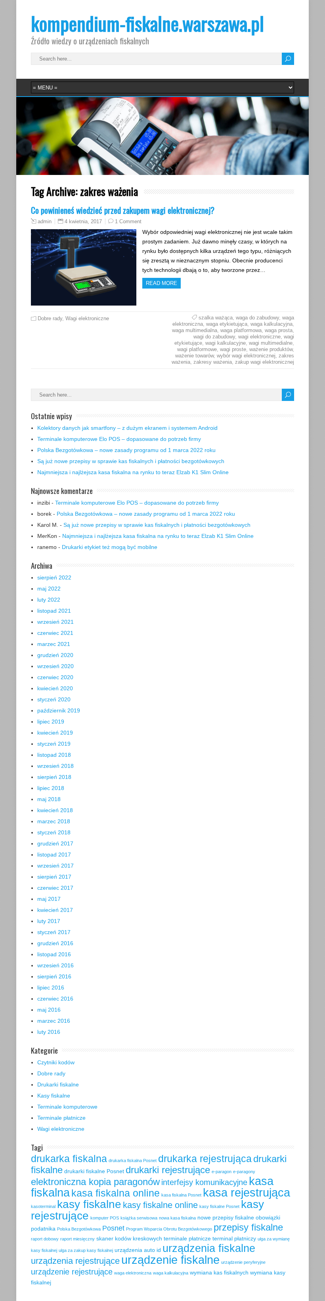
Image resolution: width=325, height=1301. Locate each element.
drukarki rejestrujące (168, 1170)
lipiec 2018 (50, 788)
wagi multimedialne (270, 343)
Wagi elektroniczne (87, 318)
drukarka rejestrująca (205, 1158)
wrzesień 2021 (55, 622)
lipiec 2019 (50, 721)
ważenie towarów (194, 356)
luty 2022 (48, 599)
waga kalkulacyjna (271, 324)
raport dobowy (45, 1238)
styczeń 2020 (54, 699)
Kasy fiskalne (53, 1095)
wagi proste (233, 349)
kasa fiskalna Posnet (181, 1195)
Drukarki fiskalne (58, 1084)
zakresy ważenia (212, 362)
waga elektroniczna (132, 1273)
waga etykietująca (226, 324)
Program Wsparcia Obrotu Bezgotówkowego (169, 1229)
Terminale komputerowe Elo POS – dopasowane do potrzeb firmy (119, 439)
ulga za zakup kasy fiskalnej (86, 1250)
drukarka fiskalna (69, 1158)
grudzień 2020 (55, 655)
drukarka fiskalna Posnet (133, 1160)
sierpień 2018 (54, 777)
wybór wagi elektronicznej (246, 356)
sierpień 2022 (54, 577)
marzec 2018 (53, 821)
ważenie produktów (270, 349)
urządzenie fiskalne (170, 1259)
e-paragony (244, 1171)
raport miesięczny (77, 1238)
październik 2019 (58, 710)
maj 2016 (49, 1010)
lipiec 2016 (50, 987)
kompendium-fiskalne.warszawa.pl (147, 23)
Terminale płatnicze (61, 1118)
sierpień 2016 (54, 976)
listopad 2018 (54, 755)
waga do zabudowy (257, 318)
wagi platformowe (197, 349)
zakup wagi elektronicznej (264, 362)
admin (45, 221)
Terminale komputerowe (67, 1106)
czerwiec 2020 (55, 677)
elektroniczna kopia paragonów (95, 1182)
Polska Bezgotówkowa (79, 1229)
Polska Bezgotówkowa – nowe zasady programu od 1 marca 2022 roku (126, 450)
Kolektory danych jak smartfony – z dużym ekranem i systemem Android (127, 428)
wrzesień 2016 (55, 965)
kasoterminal (43, 1206)
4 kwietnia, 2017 (83, 221)
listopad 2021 (54, 611)
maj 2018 (49, 799)
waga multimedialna (194, 330)
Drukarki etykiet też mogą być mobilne (109, 547)
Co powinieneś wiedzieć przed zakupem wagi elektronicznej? (122, 210)
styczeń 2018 (54, 832)
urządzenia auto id (138, 1250)
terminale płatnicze (187, 1238)
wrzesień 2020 (55, 666)
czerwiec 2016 (55, 998)
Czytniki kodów (56, 1062)
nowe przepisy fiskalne (225, 1217)
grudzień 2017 (55, 843)
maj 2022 (49, 588)
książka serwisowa (138, 1218)
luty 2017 (48, 921)
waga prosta (278, 330)
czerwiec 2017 (55, 888)
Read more (161, 283)
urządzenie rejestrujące (72, 1271)
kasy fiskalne (89, 1204)
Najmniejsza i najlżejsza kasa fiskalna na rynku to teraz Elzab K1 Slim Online (133, 472)
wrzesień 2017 (55, 865)
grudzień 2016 (55, 943)
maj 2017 (49, 899)
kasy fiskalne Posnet (219, 1206)
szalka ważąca (216, 318)
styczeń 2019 (54, 744)
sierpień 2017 (54, 877)
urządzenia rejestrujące (75, 1261)
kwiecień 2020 (55, 688)
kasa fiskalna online (115, 1192)
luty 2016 (48, 1032)
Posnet (113, 1228)
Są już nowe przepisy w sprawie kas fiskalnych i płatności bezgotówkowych (130, 461)
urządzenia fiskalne (208, 1248)
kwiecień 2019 (55, 732)
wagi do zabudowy (214, 337)
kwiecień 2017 (55, 910)
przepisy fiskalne (248, 1227)
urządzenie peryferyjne (243, 1262)
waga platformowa (241, 330)
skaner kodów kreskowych (129, 1238)
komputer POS (104, 1218)
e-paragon (221, 1171)
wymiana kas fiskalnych (219, 1272)
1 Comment (128, 221)
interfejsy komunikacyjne (204, 1182)
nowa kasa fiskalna (177, 1218)
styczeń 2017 (54, 932)
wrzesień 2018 (55, 766)
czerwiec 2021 (55, 633)
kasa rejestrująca (246, 1192)
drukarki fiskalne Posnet (94, 1171)
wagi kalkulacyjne (225, 343)
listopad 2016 (54, 954)
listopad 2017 (54, 854)
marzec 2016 (53, 1021)
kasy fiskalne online (160, 1205)
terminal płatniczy (234, 1238)
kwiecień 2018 (55, 810)
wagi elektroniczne (259, 337)
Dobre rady (50, 318)
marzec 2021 (53, 644)
